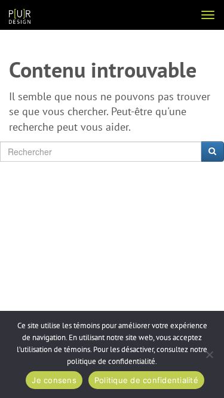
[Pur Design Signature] (19, 16)
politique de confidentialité (111, 361)
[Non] (209, 354)
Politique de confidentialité (146, 380)
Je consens (54, 380)
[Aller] (212, 151)
